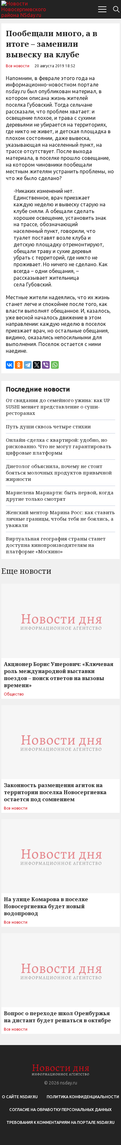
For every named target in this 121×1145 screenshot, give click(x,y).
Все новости (17, 66)
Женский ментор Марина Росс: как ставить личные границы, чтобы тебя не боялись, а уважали (60, 518)
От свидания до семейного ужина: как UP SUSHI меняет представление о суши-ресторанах (58, 406)
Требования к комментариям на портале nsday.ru (60, 1122)
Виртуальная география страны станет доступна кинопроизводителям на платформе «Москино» (56, 545)
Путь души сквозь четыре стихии (48, 426)
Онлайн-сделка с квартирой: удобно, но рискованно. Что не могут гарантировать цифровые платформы (58, 446)
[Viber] (46, 365)
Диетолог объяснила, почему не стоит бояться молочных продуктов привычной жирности (59, 472)
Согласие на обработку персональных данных (60, 1110)
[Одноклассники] (19, 365)
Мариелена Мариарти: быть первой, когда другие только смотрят (60, 495)
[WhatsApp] (55, 365)
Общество (14, 694)
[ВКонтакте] (10, 365)
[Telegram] (28, 365)
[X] (37, 365)
